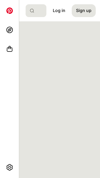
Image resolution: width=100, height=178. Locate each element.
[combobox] (38, 10)
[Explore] (9, 29)
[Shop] (9, 49)
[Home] (9, 10)
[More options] (9, 167)
